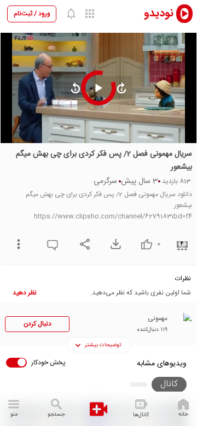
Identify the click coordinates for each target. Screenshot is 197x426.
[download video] (113, 244)
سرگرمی (105, 181)
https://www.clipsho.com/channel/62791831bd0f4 (113, 216)
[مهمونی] (181, 323)
